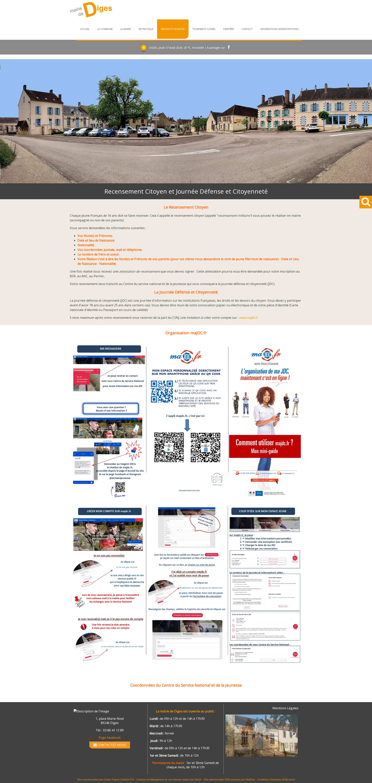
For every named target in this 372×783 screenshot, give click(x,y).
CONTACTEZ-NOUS (111, 745)
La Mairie (125, 29)
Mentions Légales (285, 708)
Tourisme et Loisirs (203, 29)
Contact (247, 29)
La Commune (105, 29)
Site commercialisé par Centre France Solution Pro (105, 779)
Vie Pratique (146, 29)
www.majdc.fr (248, 317)
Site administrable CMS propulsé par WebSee (229, 779)
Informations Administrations (279, 29)
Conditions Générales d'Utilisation (276, 779)
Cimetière (228, 29)
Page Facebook (110, 737)
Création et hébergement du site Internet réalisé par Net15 (168, 779)
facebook (229, 47)
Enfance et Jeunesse (173, 29)
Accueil (85, 29)
